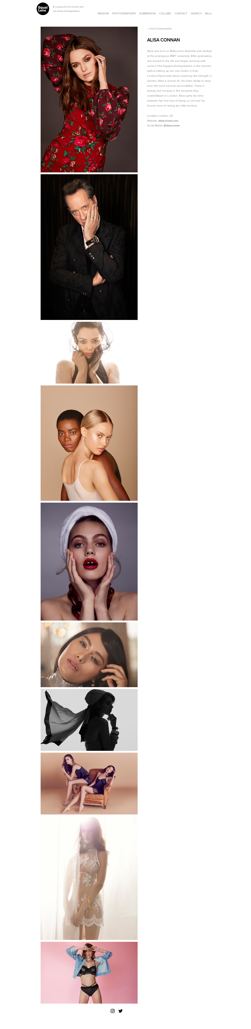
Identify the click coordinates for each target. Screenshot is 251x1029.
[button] (165, 11)
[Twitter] (120, 1011)
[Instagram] (112, 1011)
